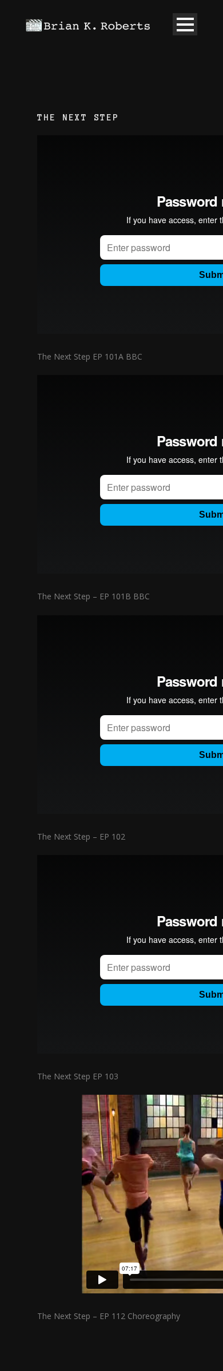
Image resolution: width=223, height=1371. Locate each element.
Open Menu (185, 24)
